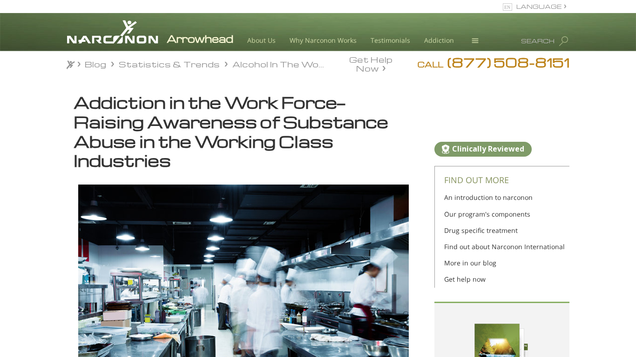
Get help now (465, 279)
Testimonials (390, 40)
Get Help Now (370, 63)
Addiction (439, 40)
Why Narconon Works (323, 40)
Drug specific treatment (481, 230)
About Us (261, 40)
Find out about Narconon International (504, 246)
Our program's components (487, 214)
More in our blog (470, 262)
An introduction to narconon (488, 197)
